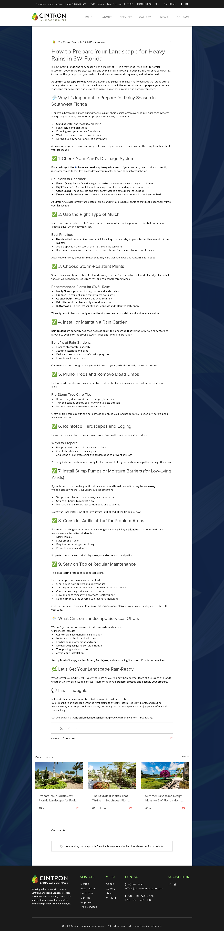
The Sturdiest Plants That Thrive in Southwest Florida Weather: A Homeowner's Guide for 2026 (111, 798)
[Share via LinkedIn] (69, 728)
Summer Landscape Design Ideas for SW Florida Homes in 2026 (164, 798)
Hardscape (87, 892)
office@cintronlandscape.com (144, 888)
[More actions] (171, 42)
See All (185, 756)
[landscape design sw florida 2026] (165, 775)
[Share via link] (77, 728)
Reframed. (156, 925)
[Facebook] (170, 884)
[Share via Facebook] (52, 728)
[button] (125, 17)
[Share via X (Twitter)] (60, 728)
